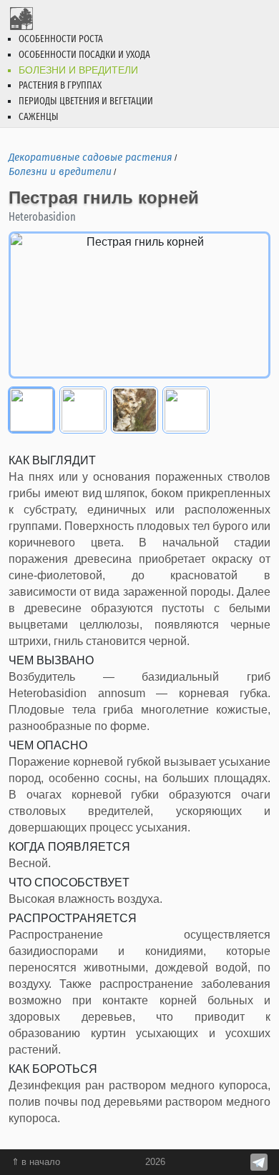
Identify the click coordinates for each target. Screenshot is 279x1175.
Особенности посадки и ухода (84, 55)
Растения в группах (60, 85)
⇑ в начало (35, 1161)
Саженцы (39, 117)
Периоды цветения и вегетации (86, 101)
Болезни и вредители (78, 70)
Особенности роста (61, 39)
